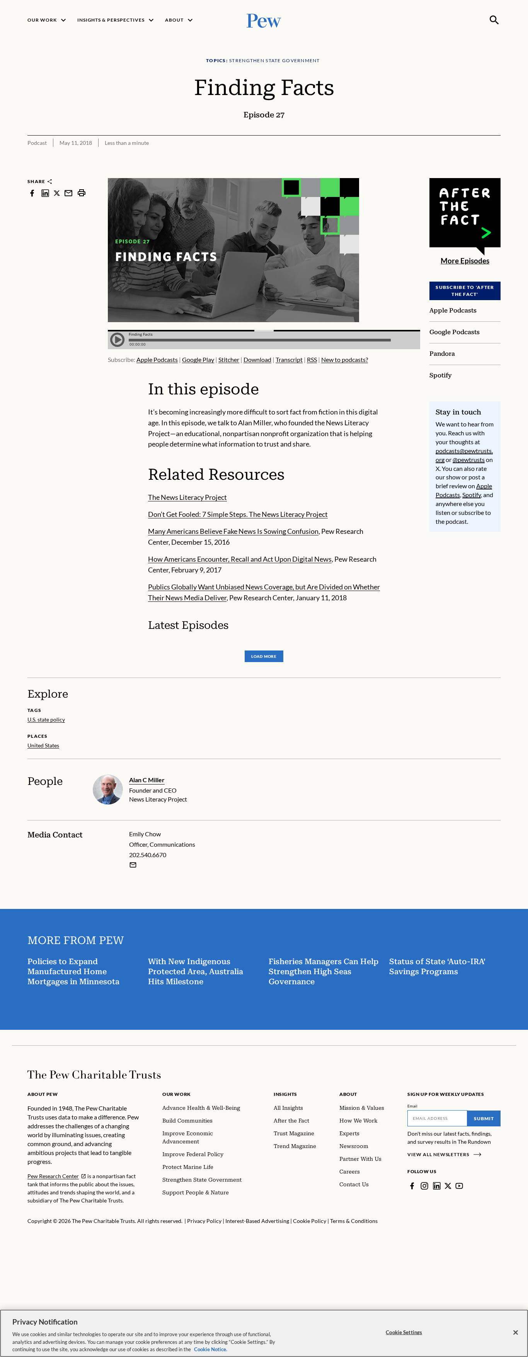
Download (257, 359)
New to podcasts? (344, 359)
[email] (68, 193)
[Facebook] (412, 1186)
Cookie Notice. (210, 1349)
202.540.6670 (147, 854)
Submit (484, 1118)
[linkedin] (45, 193)
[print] (81, 193)
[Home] (94, 1074)
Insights (285, 1094)
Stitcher (228, 359)
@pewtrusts (469, 459)
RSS (312, 359)
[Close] (515, 1332)
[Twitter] (448, 1185)
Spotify (471, 494)
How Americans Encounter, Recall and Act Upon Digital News (240, 559)
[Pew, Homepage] (264, 20)
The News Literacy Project (187, 497)
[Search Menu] (494, 20)
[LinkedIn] (436, 1186)
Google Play (198, 359)
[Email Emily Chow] (133, 865)
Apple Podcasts (157, 359)
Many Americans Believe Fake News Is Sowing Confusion (233, 531)
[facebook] (32, 193)
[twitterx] (57, 193)
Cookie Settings (404, 1332)
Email (412, 1106)
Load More (264, 656)
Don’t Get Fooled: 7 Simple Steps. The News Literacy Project (238, 514)
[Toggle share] (496, 173)
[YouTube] (459, 1186)
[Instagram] (424, 1186)
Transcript (289, 359)
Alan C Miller (147, 779)
